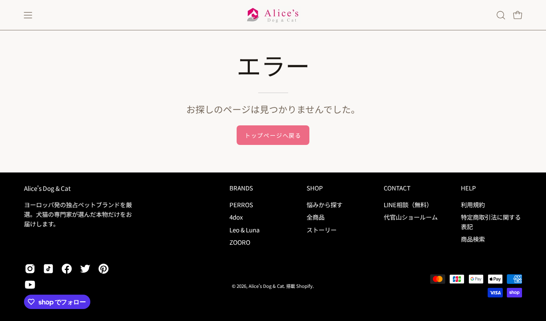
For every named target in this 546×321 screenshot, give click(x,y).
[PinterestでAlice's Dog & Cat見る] (104, 269)
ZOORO (239, 242)
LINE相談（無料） (408, 204)
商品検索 (473, 238)
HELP (468, 188)
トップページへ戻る (273, 135)
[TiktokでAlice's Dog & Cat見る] (48, 269)
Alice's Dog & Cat (47, 188)
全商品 (316, 216)
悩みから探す (325, 204)
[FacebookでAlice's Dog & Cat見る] (67, 269)
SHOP (315, 188)
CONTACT (397, 188)
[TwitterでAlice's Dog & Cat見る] (85, 269)
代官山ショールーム (411, 216)
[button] (500, 15)
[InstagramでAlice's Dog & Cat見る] (30, 269)
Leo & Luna (244, 229)
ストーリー (322, 229)
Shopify (304, 286)
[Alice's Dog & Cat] (273, 15)
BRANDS (241, 188)
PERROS (241, 204)
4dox (236, 216)
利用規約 (473, 204)
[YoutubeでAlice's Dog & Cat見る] (30, 285)
